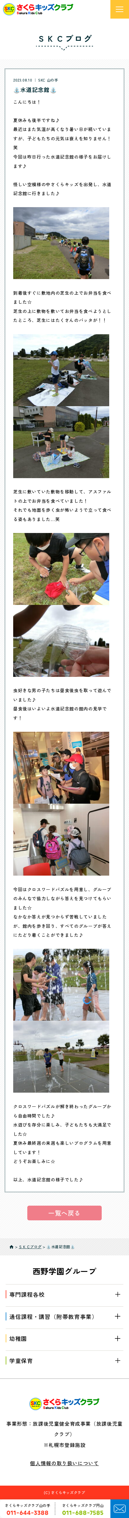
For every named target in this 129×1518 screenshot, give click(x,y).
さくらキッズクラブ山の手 (27, 1505)
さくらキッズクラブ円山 (83, 1505)
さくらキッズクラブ (68, 1492)
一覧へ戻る (64, 1212)
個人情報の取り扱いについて (64, 1463)
